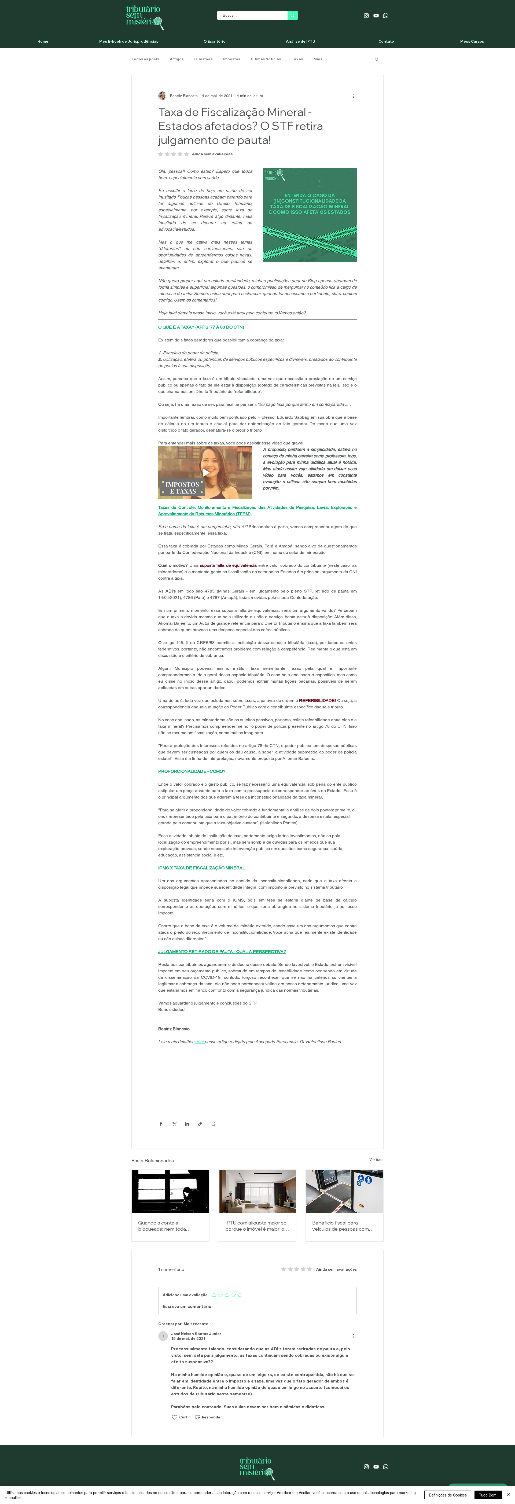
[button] (376, 59)
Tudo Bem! (488, 1495)
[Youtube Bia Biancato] (376, 15)
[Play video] (205, 472)
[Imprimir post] (213, 1123)
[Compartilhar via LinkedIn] (187, 1123)
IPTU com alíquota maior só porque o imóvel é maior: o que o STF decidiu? (255, 1226)
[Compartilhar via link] (200, 1123)
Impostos (231, 59)
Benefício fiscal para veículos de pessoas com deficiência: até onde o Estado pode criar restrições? (340, 1226)
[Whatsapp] (385, 15)
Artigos (176, 59)
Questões (203, 59)
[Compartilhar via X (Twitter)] (173, 1123)
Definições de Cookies (448, 1495)
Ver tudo (376, 1159)
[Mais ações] (353, 96)
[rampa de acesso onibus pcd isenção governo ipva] (344, 1191)
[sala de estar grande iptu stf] (257, 1191)
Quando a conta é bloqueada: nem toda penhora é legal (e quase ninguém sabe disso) (166, 1226)
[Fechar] (508, 1495)
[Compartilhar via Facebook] (160, 1123)
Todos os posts (145, 59)
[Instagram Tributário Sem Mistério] (366, 15)
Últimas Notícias (266, 59)
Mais (318, 59)
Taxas (297, 59)
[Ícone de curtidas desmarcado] (174, 1417)
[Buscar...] (293, 15)
